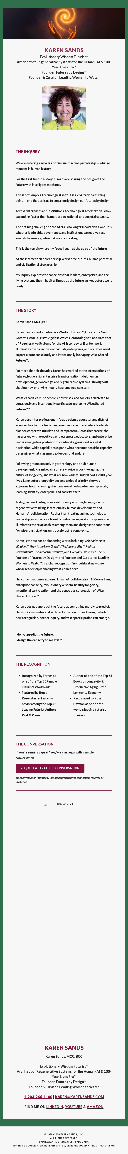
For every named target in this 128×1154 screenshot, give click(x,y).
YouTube (73, 1107)
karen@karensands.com (79, 1097)
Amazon (95, 1107)
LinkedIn (54, 1107)
